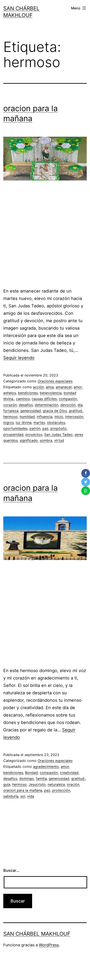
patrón (34, 428)
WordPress (49, 945)
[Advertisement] (45, 236)
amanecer (64, 387)
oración (73, 784)
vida (30, 796)
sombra (46, 440)
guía (6, 784)
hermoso (10, 416)
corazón (10, 405)
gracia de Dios (55, 411)
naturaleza (56, 784)
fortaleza (10, 411)
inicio (58, 416)
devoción (68, 405)
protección (61, 790)
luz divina (23, 422)
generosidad (30, 411)
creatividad (69, 772)
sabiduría (10, 796)
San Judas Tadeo (58, 434)
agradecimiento (46, 766)
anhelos (9, 393)
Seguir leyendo (19, 357)
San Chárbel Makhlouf (36, 934)
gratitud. (76, 411)
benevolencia (51, 393)
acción (38, 387)
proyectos (33, 434)
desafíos (26, 405)
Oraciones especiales (55, 381)
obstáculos (56, 422)
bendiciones (28, 393)
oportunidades (15, 428)
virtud (59, 440)
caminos (23, 399)
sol (22, 796)
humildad (27, 416)
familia (41, 778)
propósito (58, 428)
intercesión (74, 416)
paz (45, 428)
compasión (68, 399)
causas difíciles (44, 399)
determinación (46, 405)
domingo (26, 778)
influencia (44, 416)
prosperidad (13, 434)
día (80, 405)
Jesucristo (37, 784)
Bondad (31, 772)
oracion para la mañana (22, 790)
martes (39, 422)
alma (50, 387)
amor (78, 387)
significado (29, 440)
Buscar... (11, 870)
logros (8, 422)
